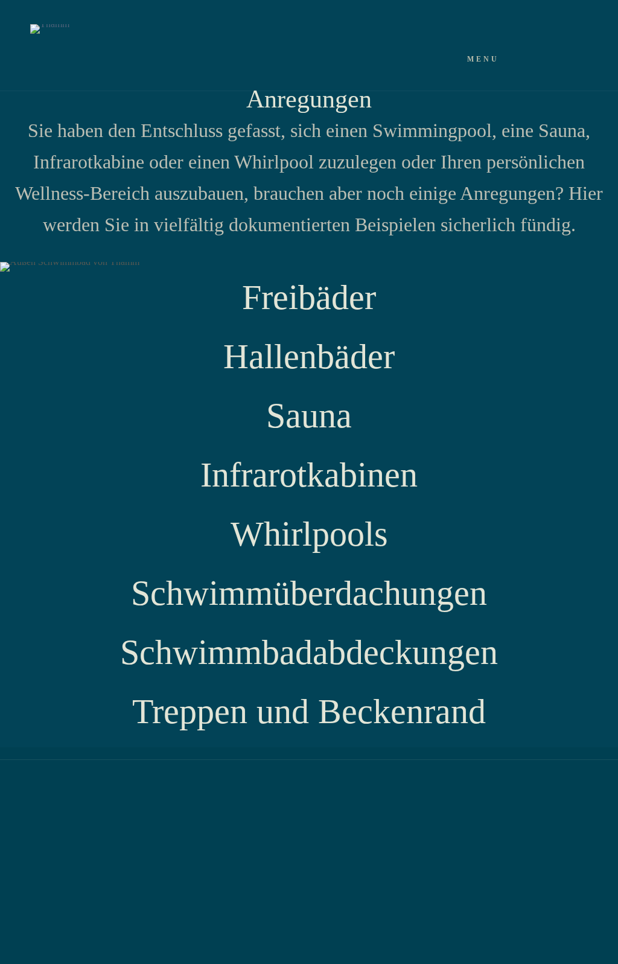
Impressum (209, 801)
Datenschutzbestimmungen (107, 801)
